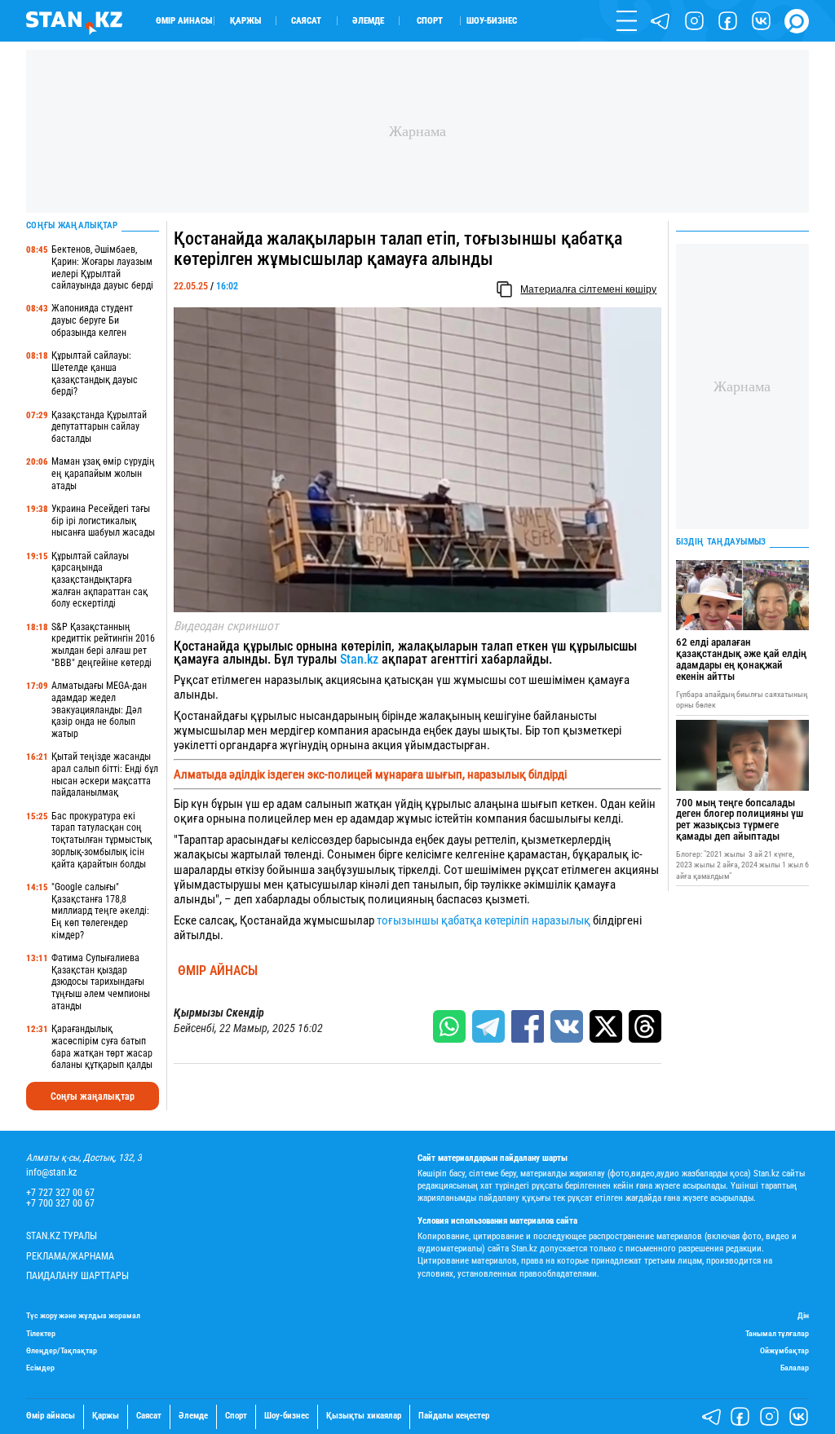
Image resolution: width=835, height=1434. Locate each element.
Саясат (306, 20)
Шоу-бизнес (491, 20)
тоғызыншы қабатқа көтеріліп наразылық (485, 920)
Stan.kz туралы (61, 1236)
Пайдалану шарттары (77, 1276)
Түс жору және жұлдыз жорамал (83, 1315)
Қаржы (245, 20)
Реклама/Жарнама (70, 1256)
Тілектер (40, 1333)
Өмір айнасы (184, 20)
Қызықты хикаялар (363, 1416)
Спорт (430, 20)
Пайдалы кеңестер (453, 1416)
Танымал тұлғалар (777, 1333)
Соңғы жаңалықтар (93, 1096)
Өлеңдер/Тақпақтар (61, 1350)
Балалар (794, 1367)
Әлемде (368, 20)
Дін (803, 1315)
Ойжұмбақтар (784, 1350)
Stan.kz (359, 659)
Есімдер (40, 1367)
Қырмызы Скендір (219, 1013)
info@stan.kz (51, 1172)
